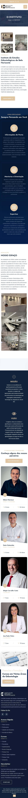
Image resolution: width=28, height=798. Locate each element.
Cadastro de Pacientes (8, 730)
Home (9, 20)
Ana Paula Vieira (8, 636)
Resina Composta (6, 749)
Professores (5, 727)
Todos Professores (13, 461)
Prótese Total (5, 757)
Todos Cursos (7, 98)
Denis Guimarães (8, 545)
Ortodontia (4, 760)
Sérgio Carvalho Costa (10, 591)
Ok (14, 795)
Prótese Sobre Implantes (8, 754)
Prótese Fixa (5, 752)
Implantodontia (6, 746)
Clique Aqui (6, 782)
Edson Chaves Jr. (8, 500)
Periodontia (5, 744)
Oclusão (4, 741)
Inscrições (8, 681)
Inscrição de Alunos (7, 732)
